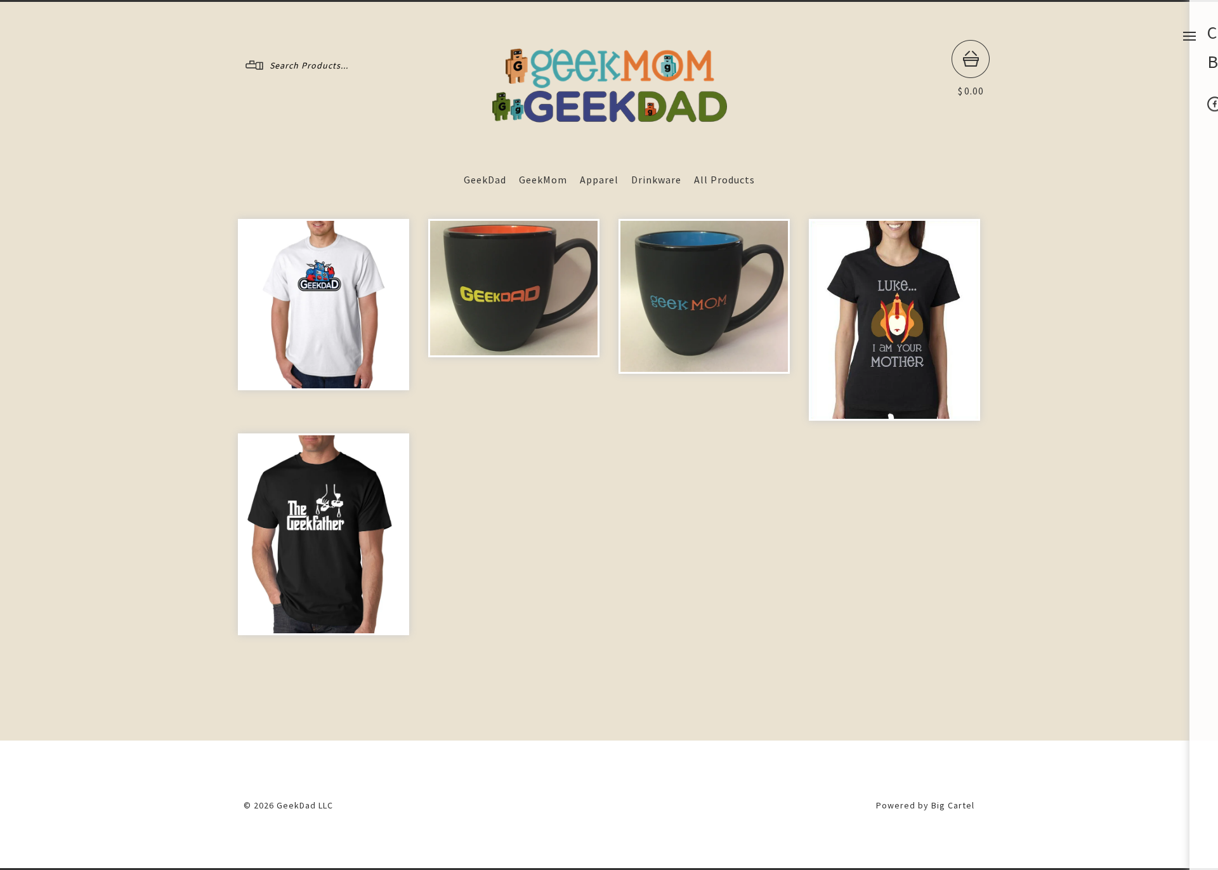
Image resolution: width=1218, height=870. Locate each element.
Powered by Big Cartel (925, 805)
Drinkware (656, 179)
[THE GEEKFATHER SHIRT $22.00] (323, 534)
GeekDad (485, 179)
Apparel (599, 179)
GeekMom (543, 179)
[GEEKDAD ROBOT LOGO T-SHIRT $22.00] (323, 304)
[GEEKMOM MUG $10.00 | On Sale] (704, 296)
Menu (1189, 36)
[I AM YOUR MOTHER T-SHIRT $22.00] (894, 320)
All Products (724, 179)
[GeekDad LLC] (609, 119)
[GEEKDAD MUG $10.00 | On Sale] (514, 288)
